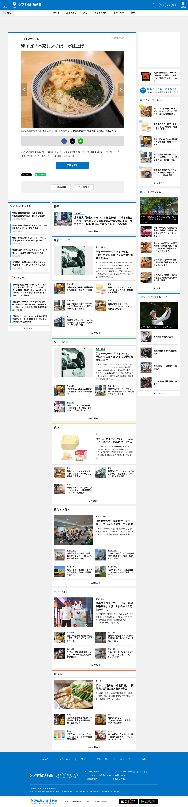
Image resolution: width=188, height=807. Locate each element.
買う (85, 12)
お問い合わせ (120, 775)
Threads (173, 5)
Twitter (161, 5)
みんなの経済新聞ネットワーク (43, 801)
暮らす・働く (100, 12)
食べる (56, 12)
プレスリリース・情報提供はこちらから (131, 771)
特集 (133, 12)
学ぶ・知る (119, 12)
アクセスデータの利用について (98, 775)
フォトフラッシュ (30, 38)
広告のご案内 (91, 779)
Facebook (155, 5)
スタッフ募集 (120, 779)
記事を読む (72, 165)
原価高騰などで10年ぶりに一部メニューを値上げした (94, 131)
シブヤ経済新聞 (26, 5)
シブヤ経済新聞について (96, 771)
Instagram (167, 5)
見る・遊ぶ (71, 12)
